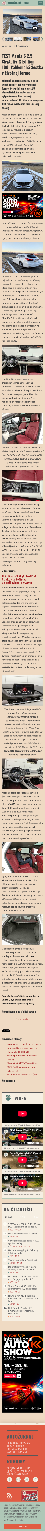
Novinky (12, 1237)
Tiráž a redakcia (15, 1445)
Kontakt (22, 1451)
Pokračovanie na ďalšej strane (19, 1011)
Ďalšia (25, 1019)
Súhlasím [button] (22, 1527)
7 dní (36, 1217)
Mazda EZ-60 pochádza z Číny (22, 1074)
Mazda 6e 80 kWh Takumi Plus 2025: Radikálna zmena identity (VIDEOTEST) (22, 1067)
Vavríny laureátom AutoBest (22, 1260)
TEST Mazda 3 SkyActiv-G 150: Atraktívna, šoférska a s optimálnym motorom (19, 579)
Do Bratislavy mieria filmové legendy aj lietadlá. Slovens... (22, 1268)
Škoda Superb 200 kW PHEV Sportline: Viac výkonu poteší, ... (24, 1287)
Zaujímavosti (27, 1470)
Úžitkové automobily (16, 1246)
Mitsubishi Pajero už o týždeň (23, 1233)
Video (12, 1230)
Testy (11, 1256)
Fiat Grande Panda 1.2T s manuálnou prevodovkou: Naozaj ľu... (21, 1311)
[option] (22, 21)
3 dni (22, 1217)
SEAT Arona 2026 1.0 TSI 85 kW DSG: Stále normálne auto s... (24, 1225)
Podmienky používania (18, 1443)
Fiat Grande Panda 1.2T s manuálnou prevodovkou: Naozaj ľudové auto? (23, 1194)
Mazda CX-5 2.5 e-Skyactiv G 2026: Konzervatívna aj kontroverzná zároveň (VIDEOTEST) (24, 1048)
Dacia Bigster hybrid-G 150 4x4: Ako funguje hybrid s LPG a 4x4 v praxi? (23, 1125)
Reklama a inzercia (17, 1448)
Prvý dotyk (13, 1470)
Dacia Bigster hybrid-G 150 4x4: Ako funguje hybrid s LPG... (24, 1277)
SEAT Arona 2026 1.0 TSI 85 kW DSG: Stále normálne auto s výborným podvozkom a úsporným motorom (23, 1148)
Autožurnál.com (18, 3)
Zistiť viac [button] (19, 1520)
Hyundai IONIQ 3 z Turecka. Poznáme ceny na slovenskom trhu (23, 1298)
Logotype (12, 1451)
